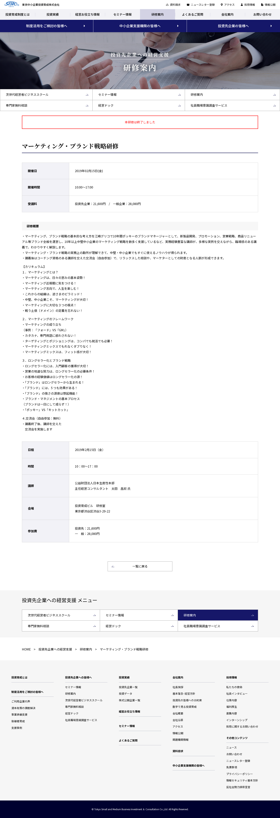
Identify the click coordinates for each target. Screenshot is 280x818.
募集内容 (231, 713)
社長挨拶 (178, 687)
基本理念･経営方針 (184, 693)
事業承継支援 (19, 714)
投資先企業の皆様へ (233, 25)
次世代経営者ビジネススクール (83, 700)
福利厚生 (231, 707)
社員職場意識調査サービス (81, 720)
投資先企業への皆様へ (78, 677)
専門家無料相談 (74, 707)
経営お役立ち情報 (87, 14)
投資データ (125, 693)
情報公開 (270, 4)
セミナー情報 (122, 14)
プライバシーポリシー (239, 774)
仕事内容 (231, 700)
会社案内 (227, 14)
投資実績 (52, 14)
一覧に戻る (140, 566)
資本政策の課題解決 (23, 708)
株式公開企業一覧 (129, 700)
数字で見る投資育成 (185, 707)
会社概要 (178, 713)
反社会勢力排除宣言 (238, 787)
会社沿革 (178, 720)
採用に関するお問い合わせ (242, 726)
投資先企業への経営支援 (55, 649)
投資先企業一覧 (128, 687)
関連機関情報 (181, 739)
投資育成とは (19, 677)
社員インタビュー (237, 693)
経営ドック (71, 713)
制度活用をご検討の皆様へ (46, 25)
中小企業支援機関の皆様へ (140, 25)
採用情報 (249, 4)
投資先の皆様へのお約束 (187, 700)
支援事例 (16, 728)
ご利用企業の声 (20, 701)
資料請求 (175, 4)
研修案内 (157, 14)
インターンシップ (236, 720)
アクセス (229, 4)
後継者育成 (18, 721)
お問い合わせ (262, 14)
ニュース (231, 747)
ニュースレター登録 (203, 4)
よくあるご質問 (192, 14)
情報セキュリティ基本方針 (242, 780)
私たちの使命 (234, 687)
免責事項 (231, 767)
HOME (26, 649)
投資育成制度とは (17, 14)
